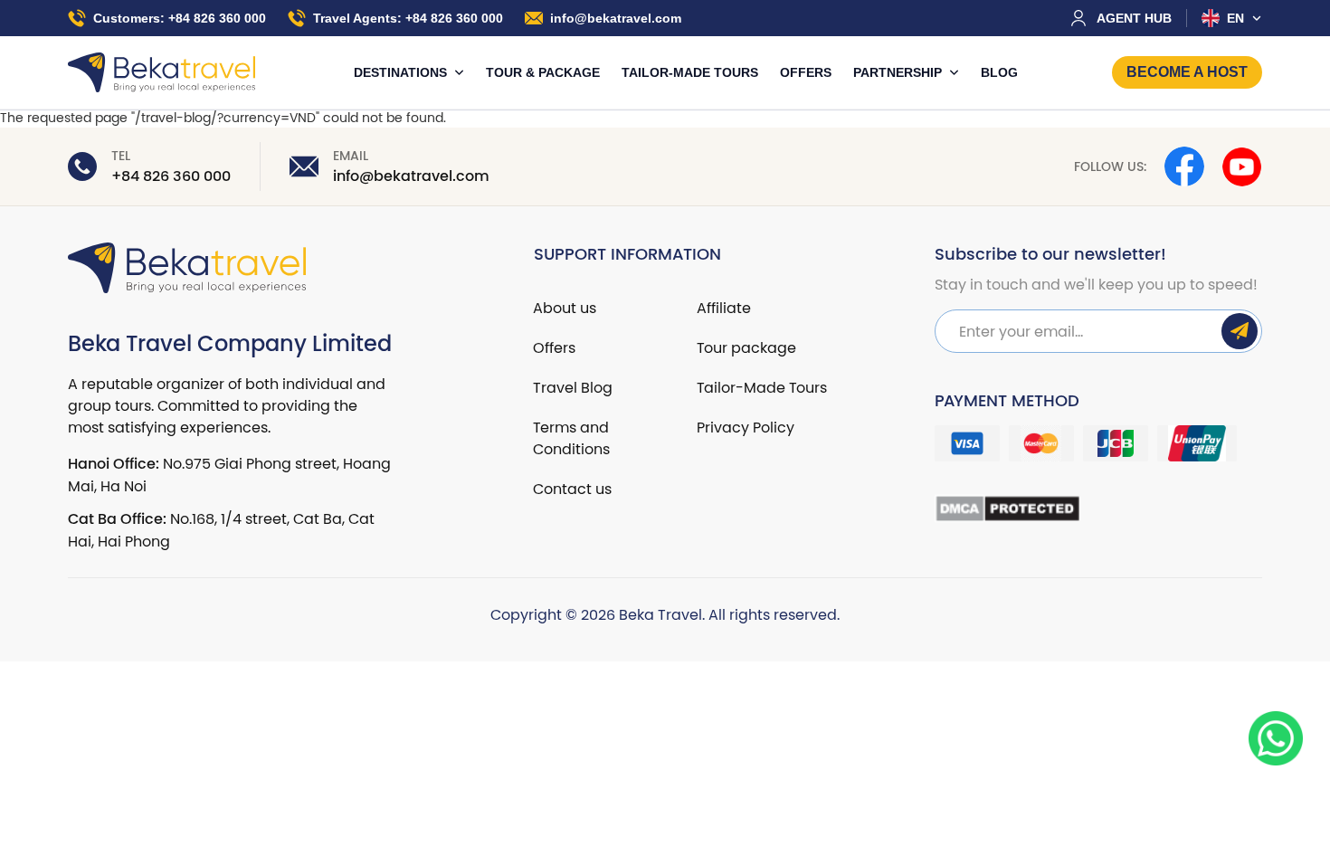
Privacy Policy (745, 427)
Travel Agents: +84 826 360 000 (408, 18)
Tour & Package (543, 72)
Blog (999, 72)
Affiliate (724, 307)
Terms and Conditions (571, 438)
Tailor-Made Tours (690, 72)
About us (564, 307)
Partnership (899, 72)
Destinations (402, 72)
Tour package (746, 347)
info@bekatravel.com (615, 18)
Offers (805, 72)
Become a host (1187, 72)
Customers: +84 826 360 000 (179, 18)
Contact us (572, 488)
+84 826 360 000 (171, 176)
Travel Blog (573, 387)
